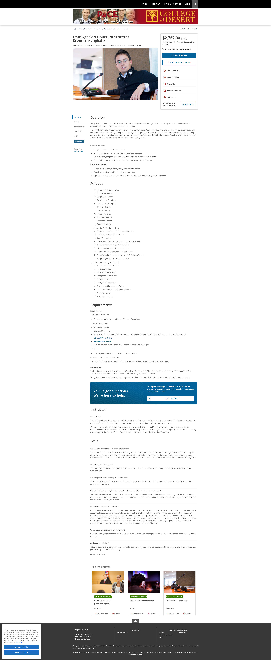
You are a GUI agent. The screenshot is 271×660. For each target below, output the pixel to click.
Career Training (122, 633)
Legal (94, 29)
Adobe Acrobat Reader (102, 341)
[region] (21, 641)
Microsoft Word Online (103, 338)
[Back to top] (135, 630)
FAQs (76, 136)
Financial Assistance (165, 635)
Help (160, 637)
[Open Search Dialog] (195, 4)
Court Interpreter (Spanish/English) (102, 602)
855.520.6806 (78, 152)
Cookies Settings (21, 652)
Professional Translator (176, 600)
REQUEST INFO (188, 104)
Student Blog (182, 633)
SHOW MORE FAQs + (98, 555)
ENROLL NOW (179, 55)
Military (161, 633)
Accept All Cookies (21, 647)
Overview (77, 117)
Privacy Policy (138, 655)
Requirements (79, 126)
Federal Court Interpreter (142, 600)
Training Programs (84, 29)
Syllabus (77, 122)
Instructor (78, 131)
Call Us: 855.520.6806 (188, 29)
